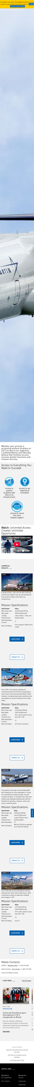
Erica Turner (16, 969)
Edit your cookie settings (17, 6)
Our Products (5, 1081)
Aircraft (3, 10)
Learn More (15, 639)
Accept (31, 4)
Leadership (22, 1085)
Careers (20, 1078)
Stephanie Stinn (12, 965)
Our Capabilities (6, 1078)
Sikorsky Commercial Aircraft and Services (17, 1051)
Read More (6, 1031)
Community (22, 1081)
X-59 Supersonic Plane (17, 1060)
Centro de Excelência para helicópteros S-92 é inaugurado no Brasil (14, 1014)
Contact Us (15, 657)
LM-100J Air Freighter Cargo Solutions (17, 1056)
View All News (26, 981)
